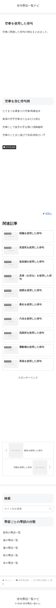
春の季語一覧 (10, 540)
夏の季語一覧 (10, 547)
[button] (50, 509)
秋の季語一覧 (10, 555)
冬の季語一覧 (10, 563)
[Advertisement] (28, 66)
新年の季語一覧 (12, 532)
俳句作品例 (10, 147)
